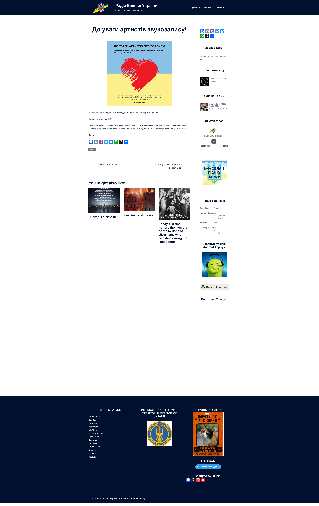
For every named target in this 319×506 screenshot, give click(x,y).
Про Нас (207, 8)
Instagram (93, 426)
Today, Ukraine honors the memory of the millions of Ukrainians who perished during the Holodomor (173, 233)
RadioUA (92, 440)
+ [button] (224, 146)
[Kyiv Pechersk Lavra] (139, 199)
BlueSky (92, 420)
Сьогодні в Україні (102, 217)
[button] (213, 141)
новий (92, 150)
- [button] (204, 146)
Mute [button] (202, 146)
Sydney (141, 498)
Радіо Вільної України (136, 5)
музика (194, 8)
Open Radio (93, 436)
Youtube (92, 457)
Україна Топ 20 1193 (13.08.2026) (217, 105)
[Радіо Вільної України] (100, 7)
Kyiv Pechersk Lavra (138, 215)
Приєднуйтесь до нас (209, 467)
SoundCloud (94, 446)
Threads (92, 453)
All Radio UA (94, 416)
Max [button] (226, 146)
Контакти (221, 8)
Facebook (93, 423)
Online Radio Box (96, 433)
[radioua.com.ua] (214, 287)
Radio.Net (93, 443)
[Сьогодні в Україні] (104, 200)
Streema (92, 450)
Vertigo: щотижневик (108, 164)
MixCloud (92, 430)
